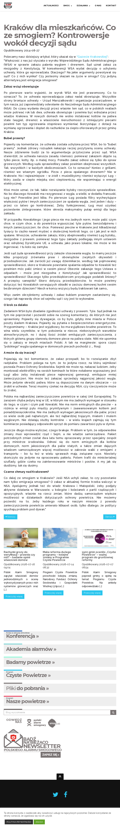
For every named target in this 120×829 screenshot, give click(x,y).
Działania (82, 5)
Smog (66, 5)
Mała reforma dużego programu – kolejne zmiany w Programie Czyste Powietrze (57, 555)
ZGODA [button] (39, 822)
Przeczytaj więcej (14, 596)
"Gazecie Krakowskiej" (92, 56)
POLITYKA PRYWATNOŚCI (19, 822)
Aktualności (51, 5)
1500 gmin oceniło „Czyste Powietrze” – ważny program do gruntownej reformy (99, 555)
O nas (98, 5)
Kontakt (111, 5)
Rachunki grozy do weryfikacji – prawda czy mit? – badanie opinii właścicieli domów (19, 555)
